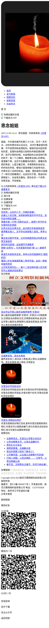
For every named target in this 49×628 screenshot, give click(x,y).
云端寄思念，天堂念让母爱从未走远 (24, 438)
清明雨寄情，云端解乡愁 (18, 448)
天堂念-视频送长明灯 (11, 420)
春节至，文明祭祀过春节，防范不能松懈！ (27, 464)
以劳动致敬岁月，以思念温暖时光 (23, 442)
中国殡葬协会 (17, 470)
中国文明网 (41, 473)
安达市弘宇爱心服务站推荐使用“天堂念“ (20, 312)
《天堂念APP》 (23, 186)
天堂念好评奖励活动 (11, 386)
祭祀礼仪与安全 (14, 445)
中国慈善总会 (31, 470)
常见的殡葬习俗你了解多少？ (21, 451)
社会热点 (11, 104)
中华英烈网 (28, 473)
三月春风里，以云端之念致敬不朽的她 (25, 455)
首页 (9, 91)
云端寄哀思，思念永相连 (13, 356)
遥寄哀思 (11, 100)
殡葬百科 (11, 97)
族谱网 (19, 473)
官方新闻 (11, 94)
